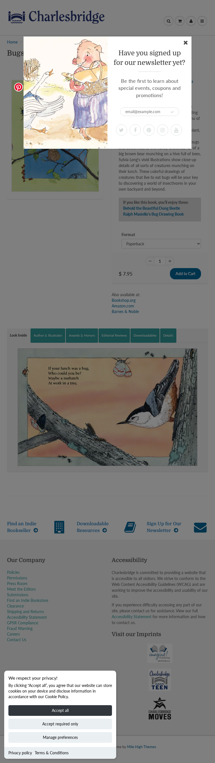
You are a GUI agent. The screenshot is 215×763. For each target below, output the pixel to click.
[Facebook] (135, 130)
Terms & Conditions (52, 752)
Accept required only (60, 723)
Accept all (60, 710)
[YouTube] (176, 130)
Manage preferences (60, 737)
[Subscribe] (172, 112)
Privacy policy (20, 752)
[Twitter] (121, 130)
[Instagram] (162, 130)
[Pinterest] (149, 130)
